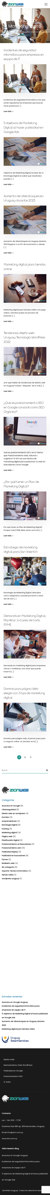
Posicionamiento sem (11, 848)
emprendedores (9, 821)
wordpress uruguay (10, 878)
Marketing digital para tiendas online (18, 1029)
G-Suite (7, 1082)
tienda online (8, 874)
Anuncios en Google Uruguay (15, 1002)
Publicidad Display (10, 851)
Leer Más (8, 111)
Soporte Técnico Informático (15, 871)
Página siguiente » (31, 757)
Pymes (5, 859)
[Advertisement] (25, 910)
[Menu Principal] (46, 4)
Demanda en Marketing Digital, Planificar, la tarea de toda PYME (25, 620)
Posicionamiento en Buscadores (16, 844)
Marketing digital (9, 832)
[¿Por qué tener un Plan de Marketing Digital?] (25, 507)
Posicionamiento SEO (13, 1076)
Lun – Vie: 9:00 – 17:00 (11, 1120)
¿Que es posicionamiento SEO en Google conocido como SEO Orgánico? (24, 407)
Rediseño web (8, 863)
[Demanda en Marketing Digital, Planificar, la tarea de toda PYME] (25, 646)
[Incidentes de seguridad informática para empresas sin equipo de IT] (25, 80)
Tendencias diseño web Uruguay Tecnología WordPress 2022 (24, 338)
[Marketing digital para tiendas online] (25, 290)
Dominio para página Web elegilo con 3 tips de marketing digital (24, 693)
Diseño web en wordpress (13, 813)
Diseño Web (9, 1059)
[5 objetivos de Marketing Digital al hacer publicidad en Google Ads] (25, 153)
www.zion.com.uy (9, 1138)
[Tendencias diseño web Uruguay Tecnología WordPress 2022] (25, 363)
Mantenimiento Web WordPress (18, 1065)
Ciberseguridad (9, 809)
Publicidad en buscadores (13, 855)
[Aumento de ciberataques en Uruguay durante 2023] (25, 221)
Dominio (5, 817)
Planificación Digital (10, 840)
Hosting (5, 828)
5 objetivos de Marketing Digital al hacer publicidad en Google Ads (23, 128)
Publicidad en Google (13, 1070)
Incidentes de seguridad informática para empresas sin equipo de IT (24, 55)
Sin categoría (8, 867)
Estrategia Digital (9, 825)
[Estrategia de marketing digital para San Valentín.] (25, 573)
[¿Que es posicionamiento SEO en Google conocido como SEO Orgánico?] (25, 433)
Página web (7, 836)
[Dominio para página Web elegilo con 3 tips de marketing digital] (25, 719)
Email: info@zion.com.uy (12, 1132)
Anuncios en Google (11, 805)
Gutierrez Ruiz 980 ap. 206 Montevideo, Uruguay (23, 1126)
